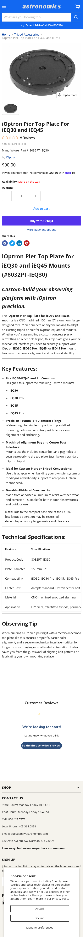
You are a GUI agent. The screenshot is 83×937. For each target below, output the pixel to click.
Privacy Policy (60, 898)
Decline (39, 918)
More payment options (41, 229)
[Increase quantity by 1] (36, 196)
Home (6, 34)
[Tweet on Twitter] (12, 243)
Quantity (7, 187)
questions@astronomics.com (29, 833)
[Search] (76, 17)
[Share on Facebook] (5, 243)
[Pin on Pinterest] (27, 243)
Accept (39, 908)
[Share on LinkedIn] (19, 243)
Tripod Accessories (26, 34)
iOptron (11, 157)
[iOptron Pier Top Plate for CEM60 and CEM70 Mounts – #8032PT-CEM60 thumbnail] (10, 108)
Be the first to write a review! (41, 745)
